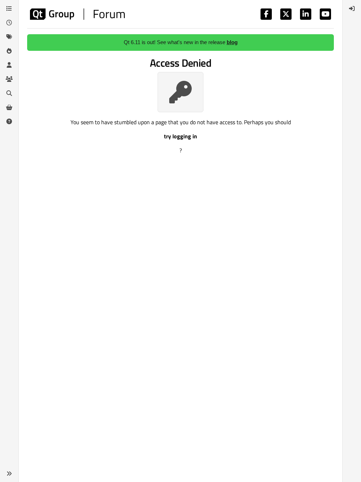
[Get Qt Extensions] (9, 107)
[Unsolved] (9, 121)
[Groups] (9, 79)
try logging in (180, 136)
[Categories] (9, 8)
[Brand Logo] (77, 14)
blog (232, 42)
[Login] (351, 8)
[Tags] (9, 36)
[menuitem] (351, 8)
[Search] (9, 93)
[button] (9, 473)
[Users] (9, 65)
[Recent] (9, 22)
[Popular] (9, 50)
